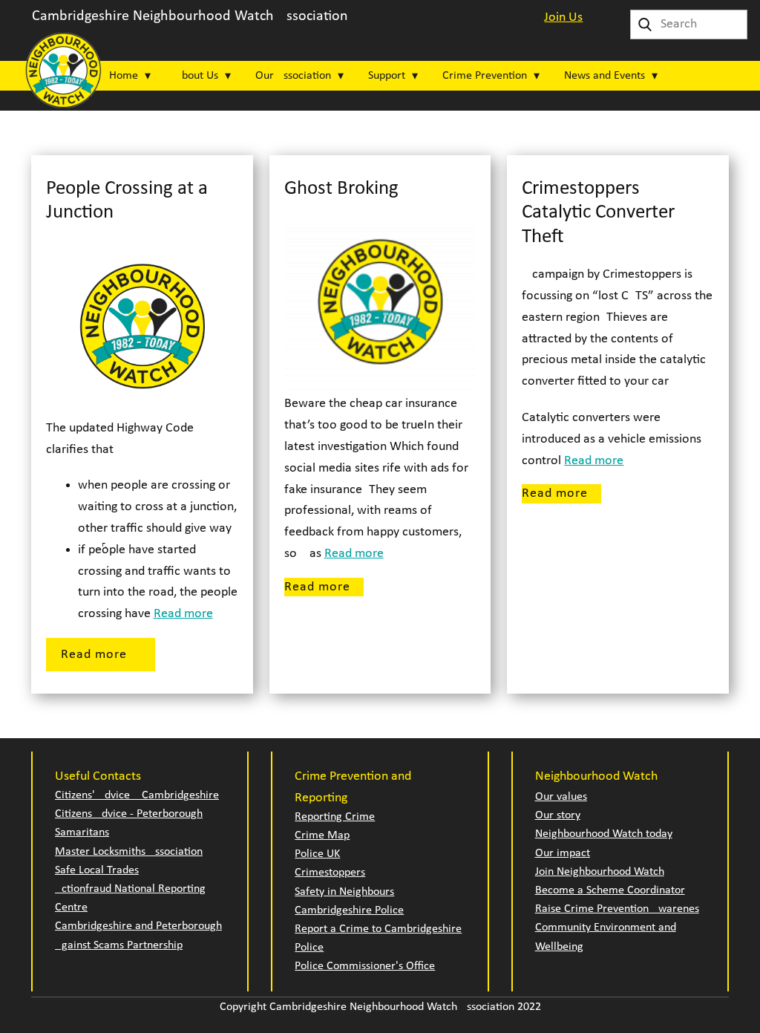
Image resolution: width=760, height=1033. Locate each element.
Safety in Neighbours (344, 892)
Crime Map (322, 835)
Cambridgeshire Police (349, 910)
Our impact (562, 853)
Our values (561, 797)
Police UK (317, 854)
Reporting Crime (335, 817)
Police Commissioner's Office (365, 966)
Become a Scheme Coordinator (610, 890)
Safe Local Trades (97, 870)
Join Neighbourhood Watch (599, 872)
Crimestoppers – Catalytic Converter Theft (598, 213)
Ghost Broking (341, 189)
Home (123, 76)
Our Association (293, 76)
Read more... (100, 655)
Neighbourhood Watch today (603, 834)
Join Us (563, 17)
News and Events (604, 76)
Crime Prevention (484, 76)
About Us (196, 76)
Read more (183, 614)
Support (386, 76)
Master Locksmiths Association (129, 852)
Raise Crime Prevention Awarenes (617, 909)
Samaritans (82, 832)
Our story (557, 815)
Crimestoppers (330, 873)
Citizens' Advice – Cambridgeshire (137, 795)
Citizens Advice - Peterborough (129, 814)
